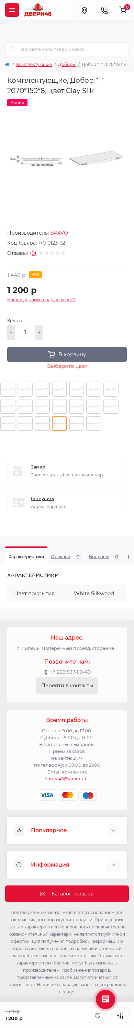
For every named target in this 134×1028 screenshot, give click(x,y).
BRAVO (59, 233)
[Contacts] (104, 10)
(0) (33, 253)
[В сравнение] (120, 1015)
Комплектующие (34, 64)
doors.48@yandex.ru (67, 778)
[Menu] (12, 10)
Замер (38, 467)
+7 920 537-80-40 (70, 672)
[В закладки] (98, 1015)
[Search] (12, 49)
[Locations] (84, 10)
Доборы (67, 64)
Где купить (42, 498)
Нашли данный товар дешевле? (41, 299)
